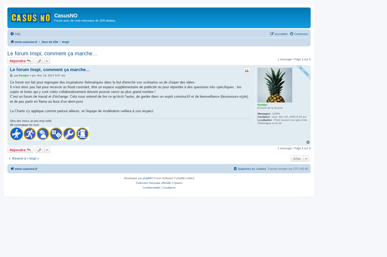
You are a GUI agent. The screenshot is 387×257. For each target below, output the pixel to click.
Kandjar (262, 104)
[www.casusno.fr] (31, 17)
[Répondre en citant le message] (246, 71)
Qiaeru (178, 182)
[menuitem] (15, 34)
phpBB (147, 178)
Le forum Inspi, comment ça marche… (52, 53)
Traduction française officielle (153, 182)
